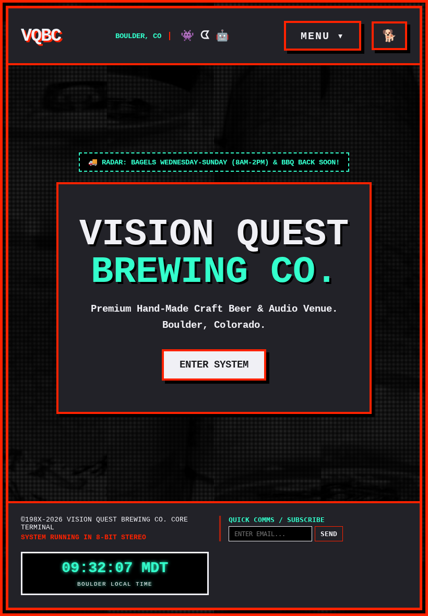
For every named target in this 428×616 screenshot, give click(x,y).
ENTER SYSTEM (214, 365)
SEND (328, 534)
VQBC (41, 36)
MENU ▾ (322, 36)
